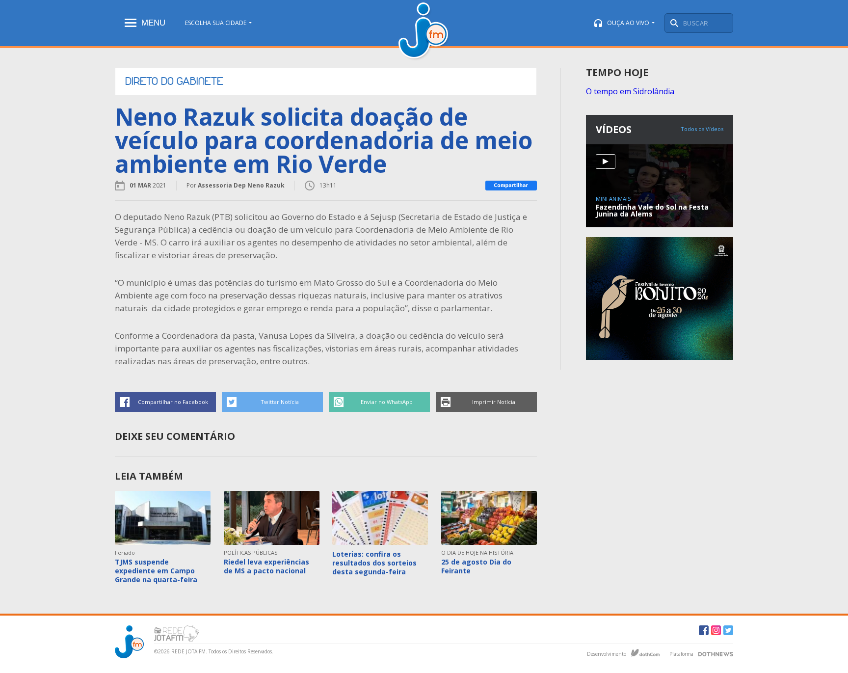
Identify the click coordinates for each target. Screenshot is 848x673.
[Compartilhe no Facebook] (511, 185)
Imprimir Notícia (493, 401)
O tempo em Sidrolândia (630, 91)
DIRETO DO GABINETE (174, 81)
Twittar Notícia (280, 401)
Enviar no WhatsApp (387, 401)
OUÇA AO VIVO (628, 23)
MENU (153, 22)
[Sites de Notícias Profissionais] (715, 653)
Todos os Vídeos (702, 129)
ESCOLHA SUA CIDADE (215, 23)
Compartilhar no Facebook (173, 401)
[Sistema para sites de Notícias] (645, 653)
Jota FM (424, 31)
